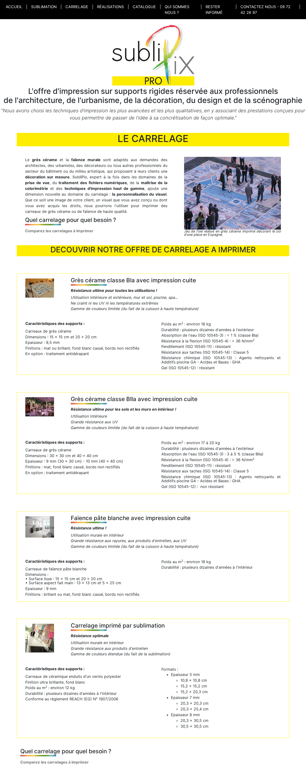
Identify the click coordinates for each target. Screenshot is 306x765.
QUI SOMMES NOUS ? (177, 9)
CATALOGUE (144, 6)
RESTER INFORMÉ (214, 9)
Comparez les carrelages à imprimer (59, 230)
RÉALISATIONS (110, 6)
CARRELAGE (77, 6)
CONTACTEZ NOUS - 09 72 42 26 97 (265, 9)
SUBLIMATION (44, 6)
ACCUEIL (15, 6)
